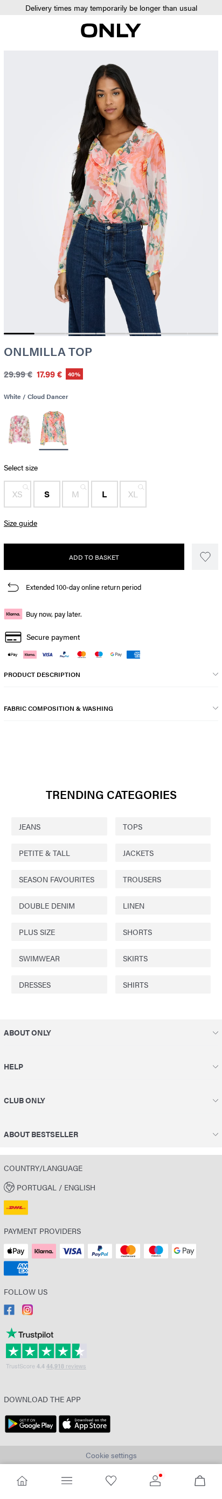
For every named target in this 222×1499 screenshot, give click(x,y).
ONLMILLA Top (48, 351)
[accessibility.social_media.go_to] (9, 1312)
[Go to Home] (22, 1481)
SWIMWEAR (39, 958)
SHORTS (137, 931)
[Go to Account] (155, 1481)
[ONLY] (111, 34)
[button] (111, 7)
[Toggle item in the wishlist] (205, 557)
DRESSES (35, 984)
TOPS (132, 826)
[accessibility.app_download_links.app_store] (85, 1432)
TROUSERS (142, 879)
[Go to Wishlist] (111, 1481)
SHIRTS (135, 984)
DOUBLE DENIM (47, 905)
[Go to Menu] (66, 1481)
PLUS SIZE (37, 931)
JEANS (29, 826)
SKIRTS (135, 958)
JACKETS (138, 852)
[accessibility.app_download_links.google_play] (31, 1432)
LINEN (133, 905)
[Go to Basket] (200, 1481)
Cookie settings (111, 1455)
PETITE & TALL (44, 852)
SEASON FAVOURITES (56, 879)
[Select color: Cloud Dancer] (20, 429)
